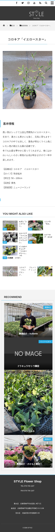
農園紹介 (48, 307)
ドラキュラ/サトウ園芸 (28, 366)
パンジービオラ (45, 342)
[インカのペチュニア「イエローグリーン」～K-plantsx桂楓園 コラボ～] (10, 255)
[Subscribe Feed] (40, 3)
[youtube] (34, 3)
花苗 (30, 229)
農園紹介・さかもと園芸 (28, 464)
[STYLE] (36, 18)
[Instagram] (28, 3)
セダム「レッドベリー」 (23, 224)
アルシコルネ (28, 431)
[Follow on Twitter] (22, 3)
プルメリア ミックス (32, 269)
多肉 (4, 229)
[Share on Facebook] (16, 3)
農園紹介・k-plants (28, 333)
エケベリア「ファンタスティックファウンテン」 (23, 237)
